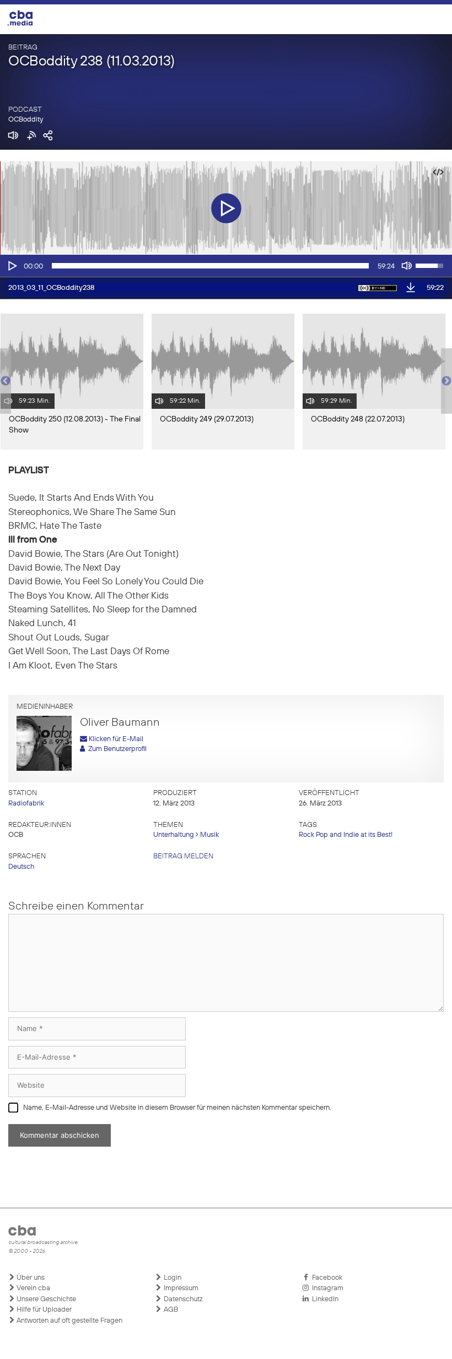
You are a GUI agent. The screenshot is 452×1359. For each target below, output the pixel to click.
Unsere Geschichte (45, 1299)
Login (171, 1277)
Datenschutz (182, 1299)
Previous (5, 381)
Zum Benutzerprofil (116, 749)
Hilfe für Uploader (43, 1309)
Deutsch (21, 866)
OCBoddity (25, 119)
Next (446, 381)
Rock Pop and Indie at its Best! (345, 835)
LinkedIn (323, 1299)
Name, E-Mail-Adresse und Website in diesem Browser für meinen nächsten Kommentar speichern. (177, 1107)
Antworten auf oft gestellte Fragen (68, 1320)
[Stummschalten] (406, 265)
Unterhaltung (173, 835)
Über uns (30, 1277)
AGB (170, 1309)
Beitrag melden (183, 856)
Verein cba (32, 1288)
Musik (209, 835)
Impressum (180, 1288)
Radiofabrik (26, 803)
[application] (226, 266)
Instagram (326, 1288)
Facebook (325, 1277)
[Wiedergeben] (11, 265)
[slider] (210, 265)
